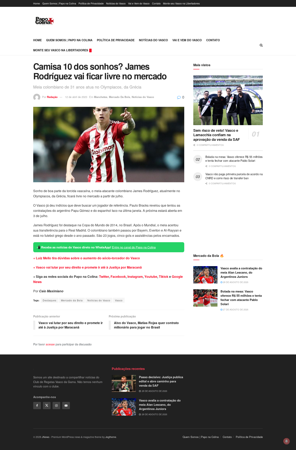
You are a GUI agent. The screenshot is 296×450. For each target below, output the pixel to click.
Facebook (118, 276)
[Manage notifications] (286, 441)
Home (36, 3)
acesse (50, 344)
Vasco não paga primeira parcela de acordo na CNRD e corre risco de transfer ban (234, 176)
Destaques (49, 300)
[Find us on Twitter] (47, 405)
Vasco (119, 300)
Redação (52, 97)
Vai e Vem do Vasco (139, 3)
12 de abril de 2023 (76, 97)
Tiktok (163, 276)
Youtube (150, 276)
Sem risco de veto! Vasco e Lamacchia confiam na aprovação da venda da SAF (216, 135)
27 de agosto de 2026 (235, 309)
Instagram (135, 276)
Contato (156, 3)
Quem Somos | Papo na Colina (59, 3)
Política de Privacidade (91, 3)
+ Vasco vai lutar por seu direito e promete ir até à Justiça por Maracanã (87, 267)
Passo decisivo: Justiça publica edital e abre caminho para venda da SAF (161, 381)
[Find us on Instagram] (56, 405)
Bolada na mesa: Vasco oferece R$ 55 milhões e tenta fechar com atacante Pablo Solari (234, 159)
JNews (45, 437)
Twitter (104, 276)
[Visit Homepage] (44, 21)
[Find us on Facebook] (37, 405)
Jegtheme (110, 437)
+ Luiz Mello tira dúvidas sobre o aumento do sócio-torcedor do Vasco (86, 258)
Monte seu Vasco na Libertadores (181, 3)
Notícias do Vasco (116, 3)
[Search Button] (261, 45)
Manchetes (100, 97)
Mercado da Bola (72, 300)
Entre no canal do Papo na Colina (134, 247)
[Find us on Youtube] (66, 405)
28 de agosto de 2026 (235, 282)
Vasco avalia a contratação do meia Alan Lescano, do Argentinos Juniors (241, 272)
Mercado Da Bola (119, 97)
